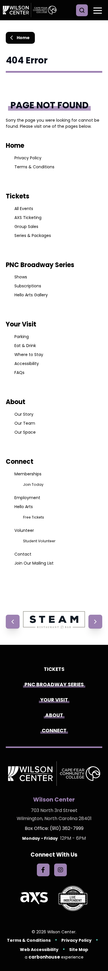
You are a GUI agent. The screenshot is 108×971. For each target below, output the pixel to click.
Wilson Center (31, 10)
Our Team (24, 423)
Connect (19, 461)
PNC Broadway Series (40, 264)
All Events (23, 208)
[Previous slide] (13, 622)
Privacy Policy (27, 158)
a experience (54, 957)
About (15, 401)
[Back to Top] (99, 953)
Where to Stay (28, 354)
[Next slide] (95, 622)
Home (23, 37)
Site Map (78, 949)
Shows (20, 277)
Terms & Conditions (34, 167)
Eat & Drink (25, 345)
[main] (54, 315)
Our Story (23, 414)
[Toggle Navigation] (96, 10)
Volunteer (24, 530)
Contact (22, 554)
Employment (27, 498)
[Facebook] (43, 870)
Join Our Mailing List (34, 563)
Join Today (33, 484)
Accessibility (26, 363)
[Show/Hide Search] (82, 10)
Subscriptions (27, 286)
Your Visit (21, 324)
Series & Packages (32, 235)
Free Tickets (33, 517)
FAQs (19, 372)
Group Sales (26, 226)
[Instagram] (60, 870)
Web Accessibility (39, 949)
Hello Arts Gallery (31, 295)
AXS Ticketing (27, 217)
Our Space (25, 432)
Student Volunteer (39, 541)
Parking (21, 337)
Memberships (27, 474)
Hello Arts (23, 507)
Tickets (17, 196)
